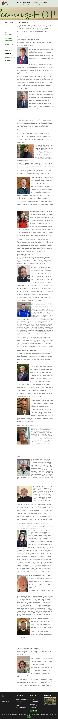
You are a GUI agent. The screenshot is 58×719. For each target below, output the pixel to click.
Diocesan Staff (7, 27)
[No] (56, 716)
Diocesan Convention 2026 (34, 4)
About (28, 2)
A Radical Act (18, 701)
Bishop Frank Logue (8, 25)
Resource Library (8, 34)
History (6, 48)
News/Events (44, 2)
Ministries (35, 2)
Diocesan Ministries (8, 700)
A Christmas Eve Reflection (21, 711)
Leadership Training (5, 701)
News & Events (4, 703)
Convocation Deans (8, 30)
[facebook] (31, 710)
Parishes (25, 4)
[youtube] (33, 710)
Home (24, 2)
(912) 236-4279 (35, 701)
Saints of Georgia (8, 50)
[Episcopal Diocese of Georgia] (12, 5)
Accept (29, 717)
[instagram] (36, 710)
